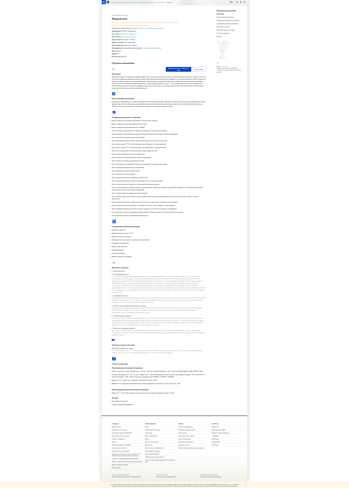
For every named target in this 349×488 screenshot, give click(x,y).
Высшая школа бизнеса (128, 37)
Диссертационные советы (186, 436)
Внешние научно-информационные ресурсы (191, 448)
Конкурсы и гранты (184, 445)
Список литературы (222, 33)
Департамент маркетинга (128, 34)
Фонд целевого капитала (119, 448)
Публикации (215, 445)
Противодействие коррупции (121, 451)
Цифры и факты (116, 427)
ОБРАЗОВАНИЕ (150, 424)
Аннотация (220, 14)
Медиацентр (215, 439)
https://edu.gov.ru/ (161, 475)
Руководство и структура (119, 430)
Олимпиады (148, 433)
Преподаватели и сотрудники (121, 436)
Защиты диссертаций (184, 439)
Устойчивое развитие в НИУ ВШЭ (122, 433)
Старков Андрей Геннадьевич (152, 48)
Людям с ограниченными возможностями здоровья (127, 461)
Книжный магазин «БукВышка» (220, 433)
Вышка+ (147, 439)
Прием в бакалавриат (151, 436)
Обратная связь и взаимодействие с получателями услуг (160, 460)
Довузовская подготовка (152, 430)
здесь (204, 484)
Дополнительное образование (154, 448)
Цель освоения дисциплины (225, 17)
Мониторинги (182, 433)
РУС (231, 2)
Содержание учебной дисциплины (227, 23)
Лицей (147, 427)
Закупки (114, 442)
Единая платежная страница (120, 465)
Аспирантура (149, 445)
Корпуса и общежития (118, 439)
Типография (215, 436)
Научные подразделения (185, 427)
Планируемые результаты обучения (227, 20)
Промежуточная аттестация (225, 30)
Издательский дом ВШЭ (219, 430)
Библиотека (215, 427)
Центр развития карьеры (152, 451)
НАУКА (180, 424)
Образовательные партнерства (154, 457)
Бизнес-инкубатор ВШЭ (152, 454)
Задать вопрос (199, 69)
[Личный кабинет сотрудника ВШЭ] (240, 2)
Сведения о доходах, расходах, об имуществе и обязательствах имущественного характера (126, 454)
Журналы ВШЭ (216, 442)
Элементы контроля (223, 27)
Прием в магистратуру (151, 442)
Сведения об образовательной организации (125, 458)
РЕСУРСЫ (215, 424)
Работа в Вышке (116, 468)
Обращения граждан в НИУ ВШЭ (121, 445)
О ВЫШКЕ (115, 424)
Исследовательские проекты (187, 430)
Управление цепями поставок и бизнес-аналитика (147, 28)
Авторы (218, 36)
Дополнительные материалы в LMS (178, 69)
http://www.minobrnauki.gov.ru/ (121, 475)
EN (233, 2)
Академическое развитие (185, 442)
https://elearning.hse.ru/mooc (209, 475)
